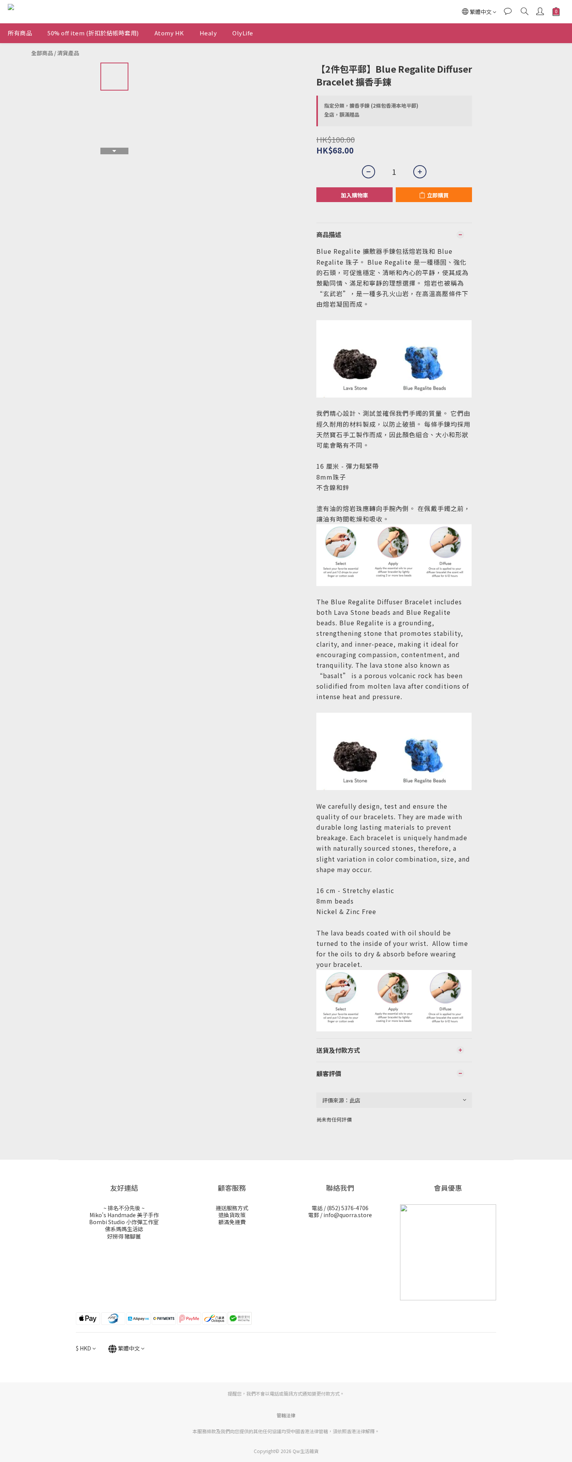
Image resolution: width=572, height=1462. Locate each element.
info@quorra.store (347, 1215)
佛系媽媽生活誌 (124, 1229)
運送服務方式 (232, 1208)
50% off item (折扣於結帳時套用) (93, 33)
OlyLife (242, 33)
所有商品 (20, 33)
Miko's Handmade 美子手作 (124, 1215)
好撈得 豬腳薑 (124, 1236)
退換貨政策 (232, 1215)
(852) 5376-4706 (347, 1208)
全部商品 (42, 53)
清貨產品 (68, 53)
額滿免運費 (232, 1222)
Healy (208, 33)
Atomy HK (169, 33)
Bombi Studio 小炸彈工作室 (124, 1222)
